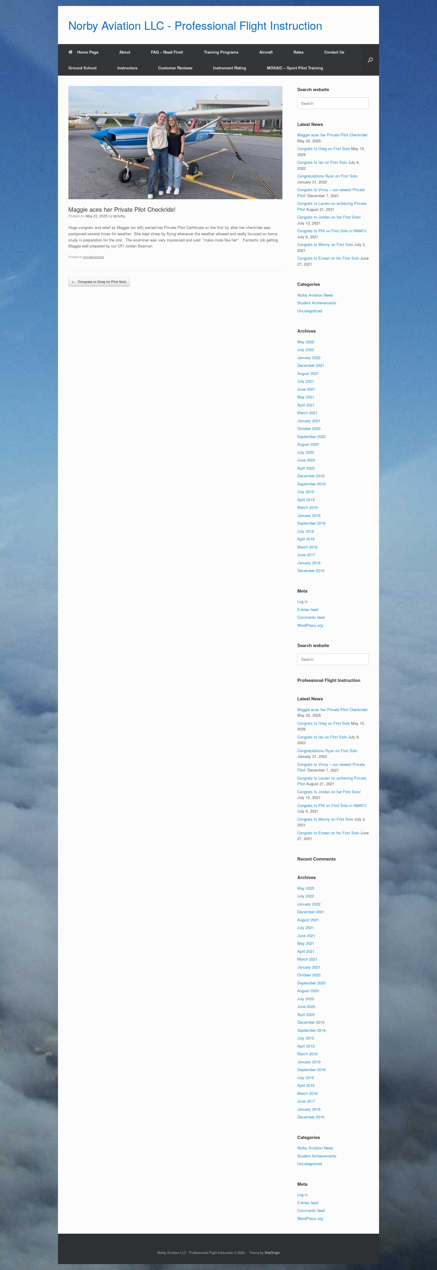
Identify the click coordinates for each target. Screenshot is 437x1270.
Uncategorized (93, 256)
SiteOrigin (272, 1252)
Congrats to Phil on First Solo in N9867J (332, 230)
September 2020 (311, 436)
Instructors (127, 68)
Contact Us (334, 52)
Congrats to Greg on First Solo (99, 281)
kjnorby (119, 215)
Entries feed (307, 609)
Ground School (82, 68)
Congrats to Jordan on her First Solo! (329, 217)
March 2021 (307, 412)
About (124, 52)
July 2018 (305, 531)
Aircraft (266, 52)
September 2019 (311, 484)
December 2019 (310, 476)
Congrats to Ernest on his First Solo (328, 258)
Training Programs (221, 52)
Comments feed (311, 617)
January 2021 (308, 420)
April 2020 (306, 468)
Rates (298, 52)
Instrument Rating (229, 68)
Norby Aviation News (315, 295)
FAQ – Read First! (167, 52)
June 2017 (306, 554)
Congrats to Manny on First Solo (325, 244)
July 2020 (305, 452)
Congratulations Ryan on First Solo (327, 176)
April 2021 (306, 405)
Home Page (87, 52)
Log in (302, 601)
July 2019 (305, 491)
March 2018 (307, 547)
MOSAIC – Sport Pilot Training (295, 68)
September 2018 (311, 523)
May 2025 (305, 342)
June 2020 (306, 460)
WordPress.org (310, 625)
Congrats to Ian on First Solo (322, 162)
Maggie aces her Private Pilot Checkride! (332, 135)
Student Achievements (317, 303)
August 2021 (308, 373)
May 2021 (305, 397)
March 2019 (307, 507)
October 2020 (308, 428)
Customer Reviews (175, 68)
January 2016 (308, 562)
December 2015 (310, 570)
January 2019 (308, 515)
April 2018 (306, 539)
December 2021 (310, 365)
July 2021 (305, 381)
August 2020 (308, 444)
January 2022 (308, 357)
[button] (370, 60)
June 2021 (306, 389)
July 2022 (305, 349)
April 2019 (306, 499)
